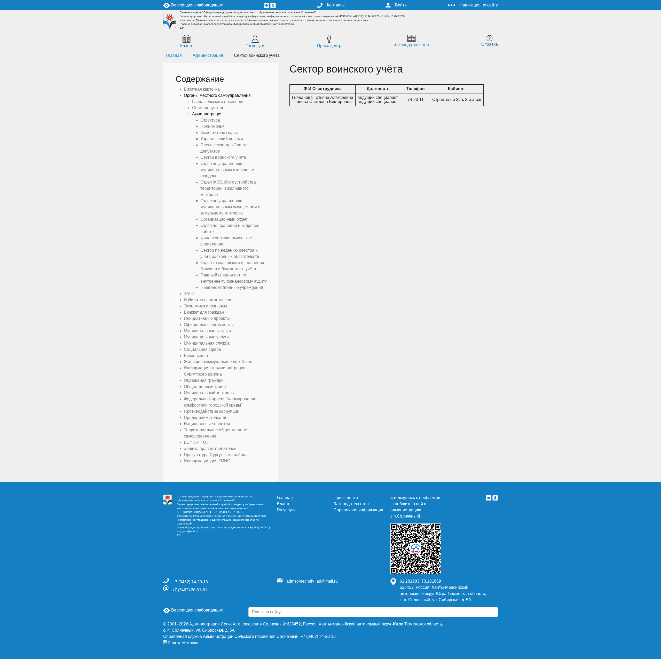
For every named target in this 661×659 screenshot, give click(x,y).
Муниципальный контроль (209, 393)
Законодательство (411, 44)
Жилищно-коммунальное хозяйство (218, 362)
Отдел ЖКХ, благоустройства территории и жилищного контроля (228, 188)
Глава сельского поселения (218, 101)
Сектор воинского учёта (223, 157)
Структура (210, 120)
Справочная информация (358, 510)
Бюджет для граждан (204, 312)
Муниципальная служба (207, 343)
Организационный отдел (223, 219)
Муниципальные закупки (207, 331)
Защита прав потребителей (210, 448)
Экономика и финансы (205, 306)
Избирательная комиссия (208, 300)
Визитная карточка (202, 89)
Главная (285, 497)
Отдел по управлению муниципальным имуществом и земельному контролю (230, 207)
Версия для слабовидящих (196, 5)
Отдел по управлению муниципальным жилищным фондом (227, 169)
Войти (401, 5)
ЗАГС (189, 293)
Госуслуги (255, 46)
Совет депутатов (208, 108)
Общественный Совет (205, 386)
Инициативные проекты (207, 318)
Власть (186, 45)
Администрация (208, 55)
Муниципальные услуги (206, 337)
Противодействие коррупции (211, 411)
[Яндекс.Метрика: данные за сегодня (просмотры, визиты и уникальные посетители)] (180, 643)
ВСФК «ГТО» (196, 442)
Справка (489, 44)
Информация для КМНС (207, 461)
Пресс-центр (329, 45)
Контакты (336, 5)
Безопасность (197, 355)
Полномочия (212, 126)
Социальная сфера (202, 349)
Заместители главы (219, 132)
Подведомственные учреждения (231, 287)
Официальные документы (209, 324)
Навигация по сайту (479, 5)
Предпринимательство (205, 417)
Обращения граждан (204, 380)
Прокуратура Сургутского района (216, 454)
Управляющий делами (221, 139)
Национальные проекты (207, 424)
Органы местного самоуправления (217, 95)
